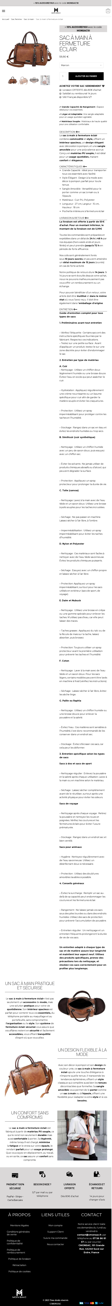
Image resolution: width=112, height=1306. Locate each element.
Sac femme (16, 19)
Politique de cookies (19, 1271)
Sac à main (29, 19)
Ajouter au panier (86, 76)
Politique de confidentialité (15, 1242)
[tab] (83, 146)
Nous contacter (55, 1244)
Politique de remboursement (16, 1251)
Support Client (55, 1231)
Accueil (5, 19)
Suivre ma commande (55, 1238)
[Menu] (6, 11)
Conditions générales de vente (18, 1233)
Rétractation (19, 1265)
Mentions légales (19, 1225)
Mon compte (55, 1225)
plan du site (19, 1304)
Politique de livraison (19, 1259)
